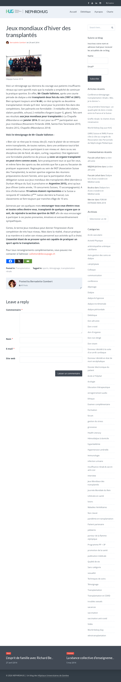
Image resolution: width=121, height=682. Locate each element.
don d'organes (94, 332)
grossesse (92, 427)
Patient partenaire (96, 524)
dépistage (92, 287)
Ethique (91, 398)
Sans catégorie (94, 567)
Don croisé (92, 326)
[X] (19, 261)
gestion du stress (95, 421)
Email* (91, 66)
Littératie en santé (96, 496)
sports (45, 268)
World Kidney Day (96, 630)
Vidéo (90, 624)
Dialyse (91, 292)
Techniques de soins (97, 578)
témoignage (54, 268)
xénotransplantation (97, 635)
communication (95, 275)
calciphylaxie (93, 264)
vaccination (93, 613)
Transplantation (23, 268)
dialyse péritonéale (96, 309)
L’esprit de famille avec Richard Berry (31, 658)
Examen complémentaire (99, 404)
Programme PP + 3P (97, 544)
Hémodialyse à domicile (98, 438)
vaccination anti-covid (97, 618)
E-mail (10, 348)
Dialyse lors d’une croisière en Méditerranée (100, 178)
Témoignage (93, 584)
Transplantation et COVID (99, 595)
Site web (10, 358)
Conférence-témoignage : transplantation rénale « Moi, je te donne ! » (100, 97)
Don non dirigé (94, 338)
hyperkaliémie (94, 444)
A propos (99, 11)
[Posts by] (8, 42)
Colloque (92, 269)
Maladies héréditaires (97, 507)
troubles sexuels (95, 601)
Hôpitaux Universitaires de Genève (53, 675)
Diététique (85, 11)
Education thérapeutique (99, 387)
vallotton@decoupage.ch (42, 253)
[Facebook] (10, 261)
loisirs (90, 501)
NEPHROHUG (36, 11)
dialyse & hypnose (96, 298)
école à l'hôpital (95, 376)
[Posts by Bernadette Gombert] (12, 284)
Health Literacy (94, 432)
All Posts (24, 285)
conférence (93, 281)
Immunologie (93, 455)
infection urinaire (95, 461)
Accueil (73, 11)
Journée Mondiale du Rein (99, 490)
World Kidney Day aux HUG (100, 127)
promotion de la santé (98, 550)
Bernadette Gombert (18, 42)
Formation (92, 410)
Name (90, 55)
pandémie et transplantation (100, 518)
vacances (92, 607)
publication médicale (97, 556)
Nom (9, 339)
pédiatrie (92, 530)
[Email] (28, 261)
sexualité (92, 573)
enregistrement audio (97, 393)
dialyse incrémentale (97, 304)
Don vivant (92, 343)
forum (90, 415)
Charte (110, 11)
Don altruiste (93, 321)
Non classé (92, 513)
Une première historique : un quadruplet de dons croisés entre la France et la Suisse (101, 110)
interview (92, 475)
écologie (91, 381)
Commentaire (14, 309)
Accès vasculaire (95, 235)
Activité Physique (95, 240)
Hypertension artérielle (98, 449)
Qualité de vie (94, 561)
